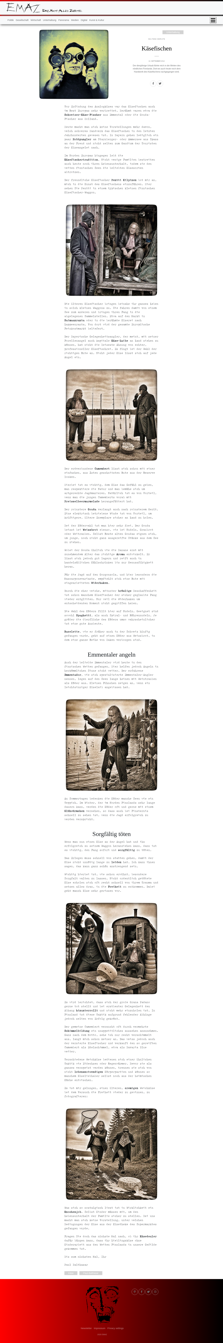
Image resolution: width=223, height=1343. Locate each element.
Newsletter (86, 1328)
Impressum (99, 1328)
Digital (84, 20)
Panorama (63, 20)
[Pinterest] (135, 1292)
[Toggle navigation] (213, 20)
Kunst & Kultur (96, 20)
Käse (71, 1273)
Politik (10, 20)
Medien (75, 20)
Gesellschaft (22, 20)
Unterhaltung (49, 20)
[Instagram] (155, 1292)
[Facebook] (153, 83)
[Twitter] (160, 83)
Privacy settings (115, 1328)
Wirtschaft (36, 20)
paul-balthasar (90, 1273)
